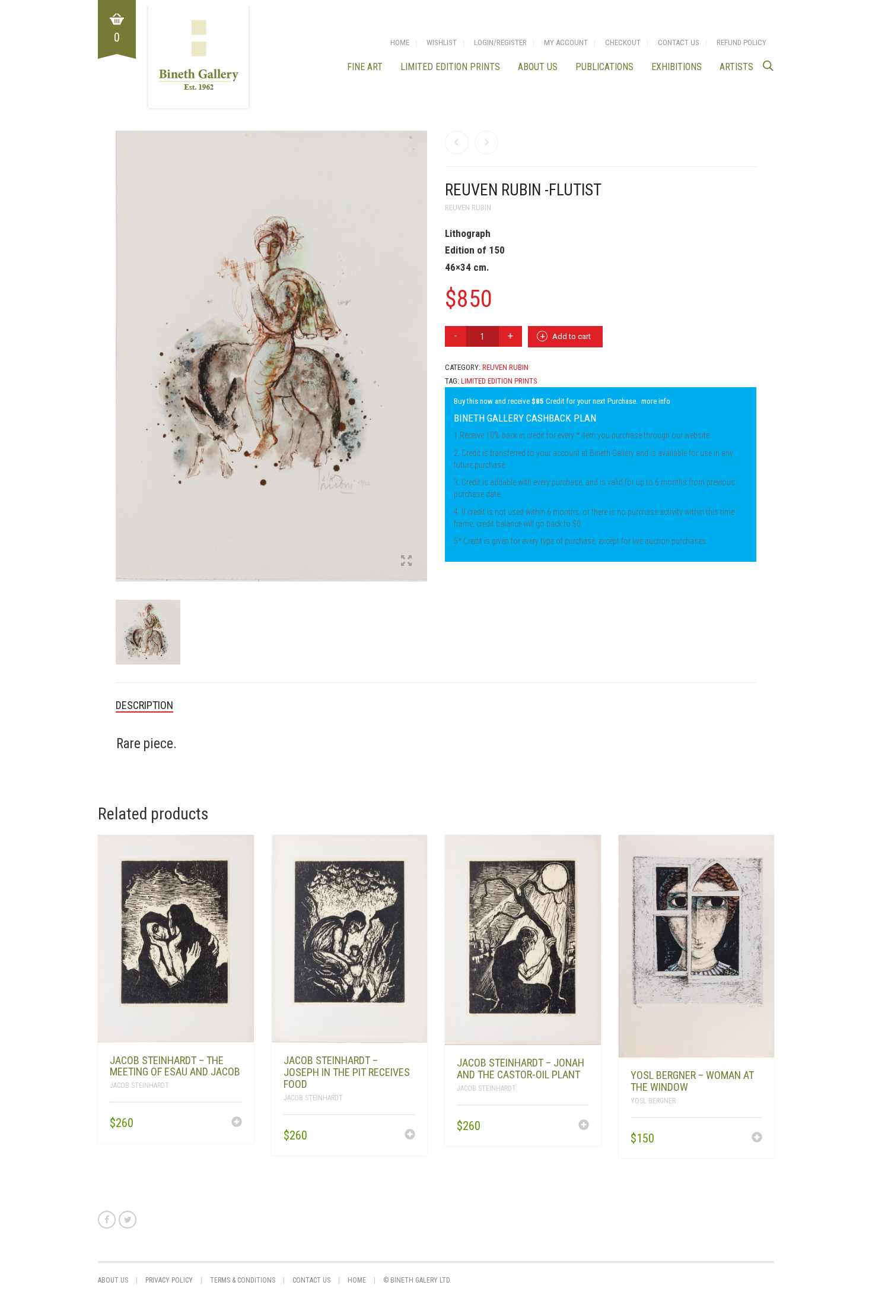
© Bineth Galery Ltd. (417, 1280)
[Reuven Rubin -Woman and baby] (457, 142)
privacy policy (169, 1280)
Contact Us (678, 42)
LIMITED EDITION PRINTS (450, 66)
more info (655, 401)
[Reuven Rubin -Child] (486, 142)
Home (399, 42)
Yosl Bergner (653, 1101)
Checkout (623, 42)
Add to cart (571, 336)
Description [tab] (144, 705)
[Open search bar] (768, 66)
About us (538, 66)
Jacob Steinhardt (139, 1085)
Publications (604, 66)
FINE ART (365, 66)
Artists (736, 66)
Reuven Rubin (468, 207)
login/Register (500, 42)
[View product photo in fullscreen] (406, 561)
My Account (566, 42)
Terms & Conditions (242, 1280)
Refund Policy (741, 42)
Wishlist (442, 42)
